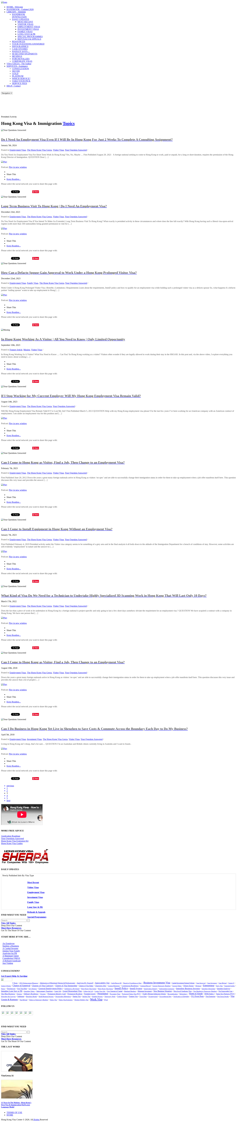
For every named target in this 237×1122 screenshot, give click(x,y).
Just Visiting (7, 963)
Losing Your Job (100, 991)
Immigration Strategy (150, 988)
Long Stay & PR (35, 907)
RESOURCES (18, 41)
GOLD (15, 73)
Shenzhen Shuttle (31, 996)
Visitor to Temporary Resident (38, 1000)
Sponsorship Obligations (63, 996)
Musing (26, 350)
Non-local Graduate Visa (182, 991)
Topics (69, 123)
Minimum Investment (145, 991)
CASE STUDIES (20, 49)
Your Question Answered (76, 150)
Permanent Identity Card (57, 994)
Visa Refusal (23, 1000)
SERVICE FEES (19, 83)
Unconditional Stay (165, 996)
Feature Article (16, 350)
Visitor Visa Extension (66, 1000)
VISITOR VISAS (25, 24)
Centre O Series (6, 986)
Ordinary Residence (31, 994)
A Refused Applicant (11, 961)
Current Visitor (177, 986)
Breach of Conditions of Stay (132, 983)
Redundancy (183, 994)
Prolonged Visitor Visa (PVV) (131, 994)
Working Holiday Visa (81, 1000)
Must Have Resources (11, 928)
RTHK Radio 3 (209, 994)
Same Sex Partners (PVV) (225, 994)
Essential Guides (229, 986)
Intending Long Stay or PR (11, 991)
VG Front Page (197, 996)
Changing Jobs (100, 986)
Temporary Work (110, 996)
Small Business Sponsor (46, 996)
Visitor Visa (53, 1000)
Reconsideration (173, 994)
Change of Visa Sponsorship (66, 986)
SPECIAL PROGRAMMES (30, 36)
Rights (36, 1119)
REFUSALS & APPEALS (29, 39)
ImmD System (136, 988)
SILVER (16, 71)
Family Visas (32, 283)
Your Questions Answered (12, 838)
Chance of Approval (21, 985)
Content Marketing (114, 986)
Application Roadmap (10, 836)
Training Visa (133, 996)
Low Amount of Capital (114, 991)
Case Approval (200, 983)
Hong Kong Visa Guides (12, 843)
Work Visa (96, 999)
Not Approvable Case (225, 991)
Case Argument (212, 983)
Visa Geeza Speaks (223, 996)
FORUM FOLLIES (20, 59)
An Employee (8, 943)
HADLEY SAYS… (21, 51)
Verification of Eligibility (181, 996)
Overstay (43, 994)
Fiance (3, 988)
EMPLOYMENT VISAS (29, 26)
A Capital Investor (10, 948)
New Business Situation (162, 991)
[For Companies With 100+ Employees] (25, 863)
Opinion (19, 994)
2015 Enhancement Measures (28, 983)
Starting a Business (10, 946)
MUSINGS (17, 56)
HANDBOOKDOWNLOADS (19, 15)
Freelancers (11, 989)
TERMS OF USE (14, 1112)
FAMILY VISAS (25, 31)
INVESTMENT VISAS (28, 29)
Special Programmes (36, 917)
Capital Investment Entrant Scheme (183, 983)
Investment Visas (34, 739)
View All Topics (8, 923)
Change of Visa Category (42, 986)
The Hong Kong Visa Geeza (39, 150)
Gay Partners (33, 988)
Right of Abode (196, 993)
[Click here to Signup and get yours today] (118, 1061)
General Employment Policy (51, 988)
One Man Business (8, 994)
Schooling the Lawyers (8, 996)
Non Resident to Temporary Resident (205, 991)
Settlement (20, 996)
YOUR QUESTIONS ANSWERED (28, 44)
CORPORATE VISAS (22, 61)
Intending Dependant (208, 988)
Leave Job (57, 991)
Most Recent (33, 882)
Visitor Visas (58, 150)
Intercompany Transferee (44, 991)
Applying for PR (9, 953)
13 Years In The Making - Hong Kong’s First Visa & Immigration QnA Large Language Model (16, 1105)
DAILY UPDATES (20, 19)
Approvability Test (102, 983)
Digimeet (198, 986)
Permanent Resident (74, 994)
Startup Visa (77, 996)
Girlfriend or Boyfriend (71, 988)
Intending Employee (223, 989)
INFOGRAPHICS (20, 46)
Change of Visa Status (86, 986)
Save (36, 192)
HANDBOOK (20, 9)
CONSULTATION (20, 68)
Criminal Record (145, 986)
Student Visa (86, 996)
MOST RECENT (25, 22)
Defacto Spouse (188, 986)
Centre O (231, 983)
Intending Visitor (29, 991)
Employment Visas (18, 150)
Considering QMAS (11, 958)
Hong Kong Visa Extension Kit (14, 841)
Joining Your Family (11, 951)
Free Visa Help (22, 989)
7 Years (15, 983)
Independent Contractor (166, 988)
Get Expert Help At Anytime (14, 976)
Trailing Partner (122, 996)
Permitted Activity (90, 994)
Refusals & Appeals (36, 912)
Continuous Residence (130, 986)
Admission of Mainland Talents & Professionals (57, 983)
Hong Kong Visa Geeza (105, 988)
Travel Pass (143, 996)
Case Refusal (223, 983)
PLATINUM (17, 76)
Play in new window (18, 167)
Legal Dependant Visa (72, 991)
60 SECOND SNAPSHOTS (24, 54)
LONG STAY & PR (26, 34)
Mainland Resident (130, 991)
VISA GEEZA (19, 64)
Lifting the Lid (88, 991)
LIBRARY (16, 12)
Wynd (106, 1000)
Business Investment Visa (156, 982)
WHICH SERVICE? (21, 78)
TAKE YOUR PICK (21, 81)
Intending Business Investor (188, 988)
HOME (15, 7)
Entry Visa (219, 986)
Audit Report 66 (116, 983)
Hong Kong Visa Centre (88, 988)
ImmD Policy (121, 988)
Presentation (103, 993)
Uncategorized (153, 996)
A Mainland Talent (10, 956)
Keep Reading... (14, 179)
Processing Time (115, 994)
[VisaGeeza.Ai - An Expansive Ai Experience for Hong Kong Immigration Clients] (118, 1089)
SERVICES (17, 66)
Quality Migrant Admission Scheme (154, 994)
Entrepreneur (208, 985)
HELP (14, 86)
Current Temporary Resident (161, 986)
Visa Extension (210, 996)
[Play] (4, 162)
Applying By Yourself (85, 983)
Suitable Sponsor (97, 996)
